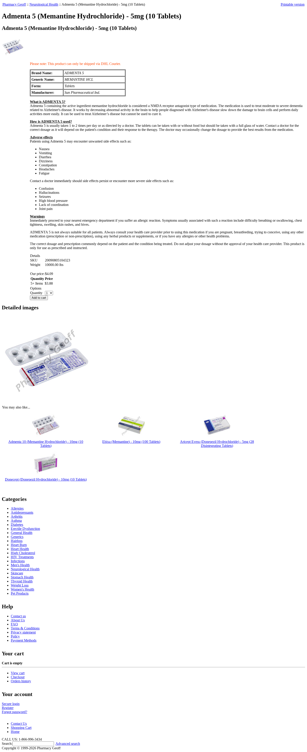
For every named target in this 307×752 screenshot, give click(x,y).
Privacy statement (23, 632)
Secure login (11, 704)
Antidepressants (22, 512)
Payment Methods (23, 640)
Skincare (17, 573)
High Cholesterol (23, 553)
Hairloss (16, 541)
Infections (18, 561)
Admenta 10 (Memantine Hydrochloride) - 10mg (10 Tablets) (45, 444)
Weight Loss (20, 585)
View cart (17, 673)
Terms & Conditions (25, 628)
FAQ (14, 624)
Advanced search (68, 743)
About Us (18, 620)
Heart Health (20, 549)
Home (15, 732)
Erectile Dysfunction (25, 529)
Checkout (17, 677)
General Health (21, 533)
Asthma (16, 520)
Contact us (18, 616)
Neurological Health (43, 4)
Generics (17, 537)
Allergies (17, 508)
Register (7, 708)
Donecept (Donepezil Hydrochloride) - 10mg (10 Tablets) (46, 479)
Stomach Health (22, 577)
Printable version (293, 4)
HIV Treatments (22, 557)
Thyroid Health (22, 581)
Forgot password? (14, 712)
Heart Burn (19, 545)
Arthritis (16, 516)
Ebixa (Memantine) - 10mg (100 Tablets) (131, 442)
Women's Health (22, 589)
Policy (15, 636)
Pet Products (20, 593)
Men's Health (20, 565)
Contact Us (19, 723)
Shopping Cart (21, 728)
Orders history (21, 681)
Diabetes (17, 525)
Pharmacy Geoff (14, 4)
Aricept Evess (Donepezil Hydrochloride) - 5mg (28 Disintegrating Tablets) (217, 444)
